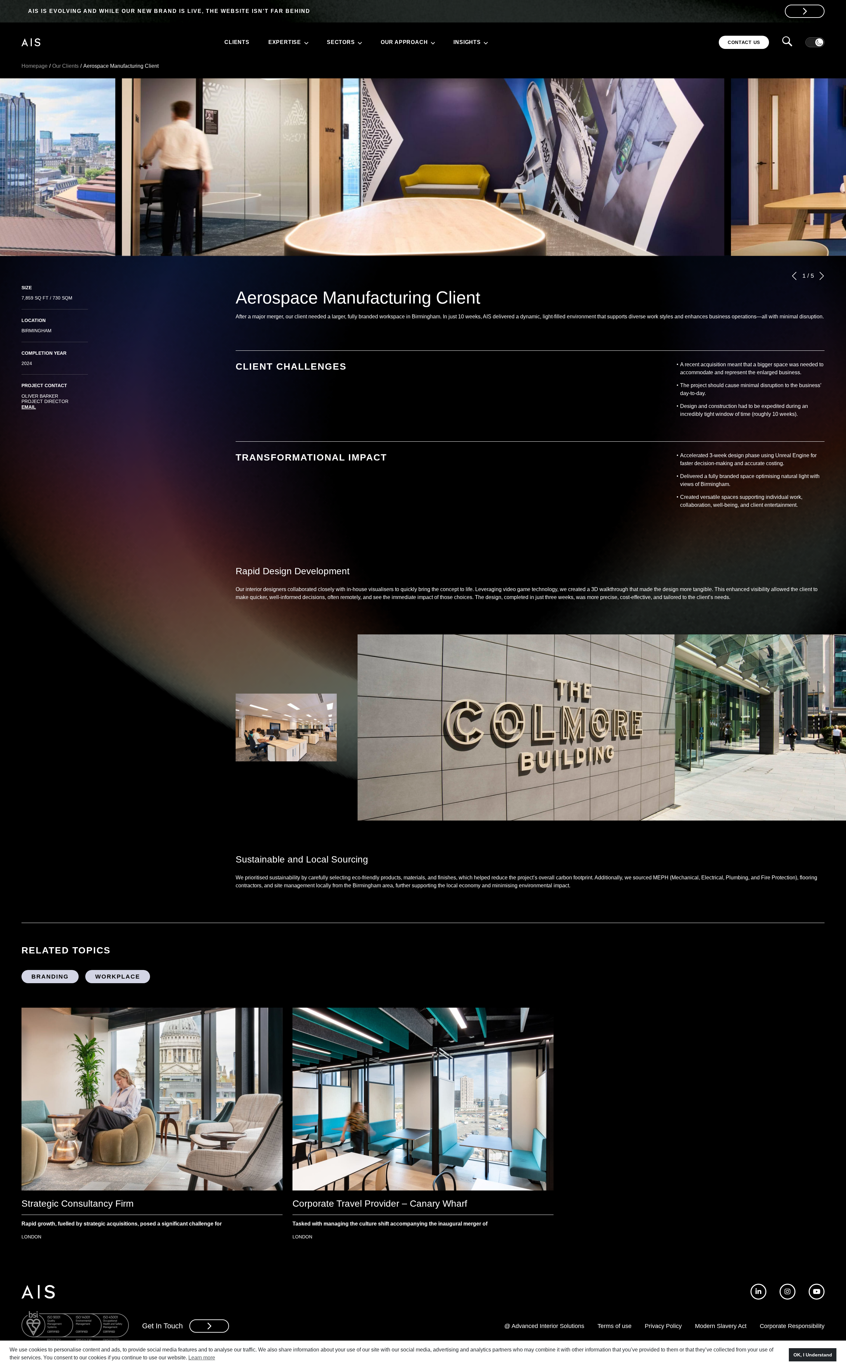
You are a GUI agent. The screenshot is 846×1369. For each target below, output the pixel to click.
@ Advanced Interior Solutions (544, 1326)
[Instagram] (787, 1292)
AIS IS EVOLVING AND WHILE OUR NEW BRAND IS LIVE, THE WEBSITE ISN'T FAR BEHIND (169, 11)
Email (28, 407)
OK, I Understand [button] (812, 1354)
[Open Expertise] (305, 42)
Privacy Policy (663, 1326)
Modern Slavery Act (721, 1326)
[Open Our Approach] (432, 42)
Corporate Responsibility (792, 1326)
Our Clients (65, 66)
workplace (117, 976)
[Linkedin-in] (758, 1292)
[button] (794, 276)
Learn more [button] (201, 1357)
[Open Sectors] (359, 42)
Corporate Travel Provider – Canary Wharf (379, 1203)
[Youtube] (817, 1292)
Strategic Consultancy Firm (77, 1203)
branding (50, 976)
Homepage (34, 66)
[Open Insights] (485, 42)
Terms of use (614, 1326)
